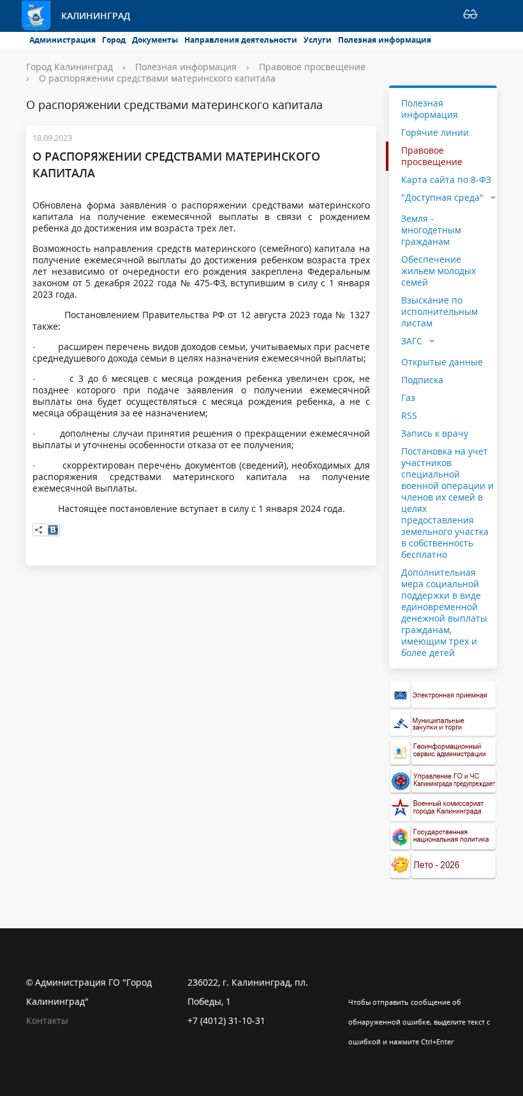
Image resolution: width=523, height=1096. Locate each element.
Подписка (422, 380)
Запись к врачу (434, 433)
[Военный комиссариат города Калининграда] (443, 808)
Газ (408, 397)
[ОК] (382, 982)
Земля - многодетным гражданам (431, 229)
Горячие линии (435, 132)
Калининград (95, 16)
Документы (155, 39)
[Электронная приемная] (443, 695)
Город (114, 39)
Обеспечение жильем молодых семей (438, 270)
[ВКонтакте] (53, 530)
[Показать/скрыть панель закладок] (39, 529)
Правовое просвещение (312, 67)
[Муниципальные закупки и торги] (443, 724)
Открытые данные (442, 362)
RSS (409, 415)
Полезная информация (384, 39)
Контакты (47, 1020)
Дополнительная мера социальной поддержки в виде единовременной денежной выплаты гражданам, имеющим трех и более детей (444, 612)
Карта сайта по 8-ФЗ (446, 179)
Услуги (318, 39)
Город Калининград (69, 67)
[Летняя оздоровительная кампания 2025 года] (443, 865)
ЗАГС (411, 341)
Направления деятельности (240, 39)
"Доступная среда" (442, 197)
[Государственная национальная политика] (443, 837)
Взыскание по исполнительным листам (439, 311)
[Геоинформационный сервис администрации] (443, 752)
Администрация (62, 39)
